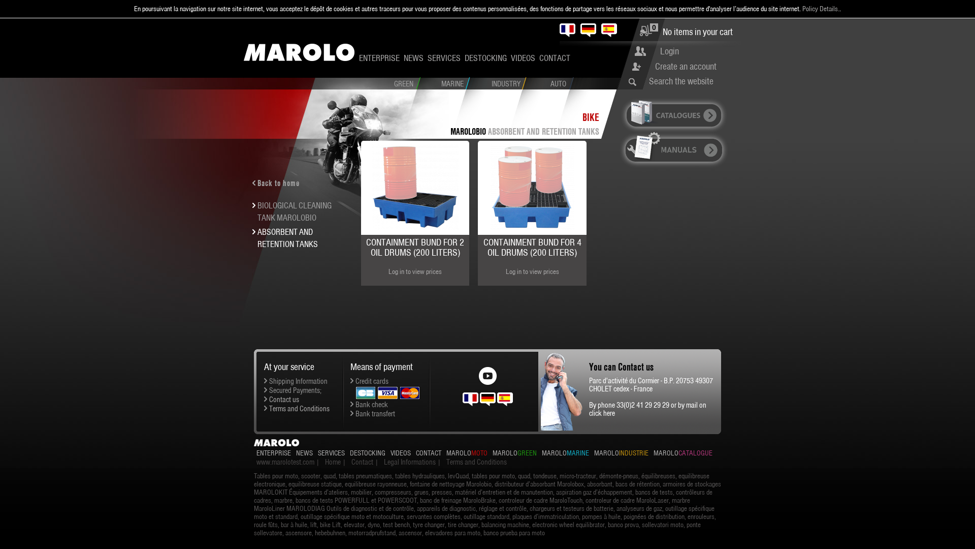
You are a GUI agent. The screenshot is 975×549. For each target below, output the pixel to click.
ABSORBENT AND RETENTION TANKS (543, 131)
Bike (590, 117)
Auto (558, 84)
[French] (567, 30)
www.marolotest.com (285, 462)
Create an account (686, 66)
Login (669, 51)
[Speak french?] (470, 398)
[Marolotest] (299, 52)
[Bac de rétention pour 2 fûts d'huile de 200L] (415, 186)
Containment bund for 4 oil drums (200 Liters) (532, 247)
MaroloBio (468, 131)
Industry (506, 84)
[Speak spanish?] (505, 398)
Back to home (278, 183)
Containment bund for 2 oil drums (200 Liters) (415, 247)
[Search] (635, 81)
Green (403, 84)
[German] (588, 30)
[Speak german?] (488, 398)
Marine (452, 84)
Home (333, 462)
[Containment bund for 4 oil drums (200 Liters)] (532, 186)
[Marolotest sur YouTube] (488, 373)
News (414, 58)
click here (602, 413)
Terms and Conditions (299, 409)
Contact (554, 58)
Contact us (284, 399)
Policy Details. (820, 8)
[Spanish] (609, 30)
